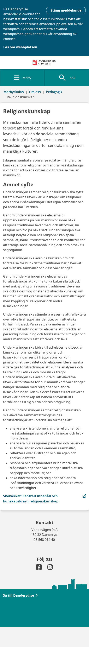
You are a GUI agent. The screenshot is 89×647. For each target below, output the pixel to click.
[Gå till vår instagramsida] (50, 568)
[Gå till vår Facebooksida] (39, 568)
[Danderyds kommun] (44, 62)
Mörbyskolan (14, 92)
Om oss (35, 92)
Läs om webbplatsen (20, 47)
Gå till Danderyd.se (18, 595)
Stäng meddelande (66, 10)
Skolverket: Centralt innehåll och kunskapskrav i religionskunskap (30, 498)
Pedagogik (54, 92)
